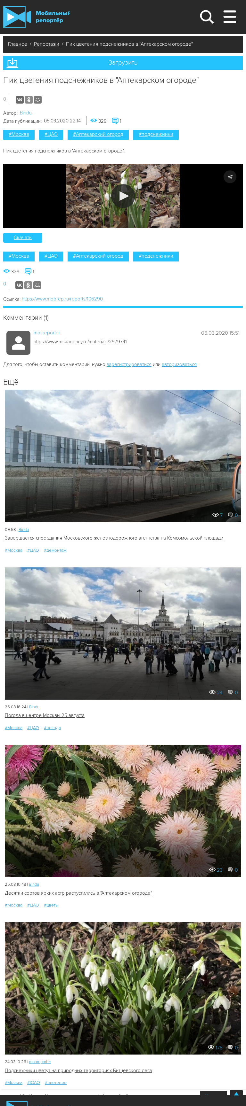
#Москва (19, 134)
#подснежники (156, 134)
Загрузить (123, 62)
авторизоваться (179, 364)
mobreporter (40, 1061)
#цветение (56, 1082)
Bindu (26, 113)
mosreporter (47, 333)
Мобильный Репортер (36, 17)
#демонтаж (55, 550)
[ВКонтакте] (20, 100)
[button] (123, 196)
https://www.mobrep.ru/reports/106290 (62, 299)
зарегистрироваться (129, 364)
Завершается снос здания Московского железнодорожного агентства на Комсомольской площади (114, 538)
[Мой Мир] (38, 100)
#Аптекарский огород (98, 134)
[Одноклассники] (29, 100)
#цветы (51, 905)
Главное (17, 44)
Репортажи (46, 44)
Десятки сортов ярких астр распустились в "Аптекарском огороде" (78, 893)
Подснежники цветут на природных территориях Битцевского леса (78, 1070)
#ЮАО (33, 1082)
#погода (52, 727)
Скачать (23, 237)
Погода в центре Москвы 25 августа (45, 715)
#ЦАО (51, 134)
